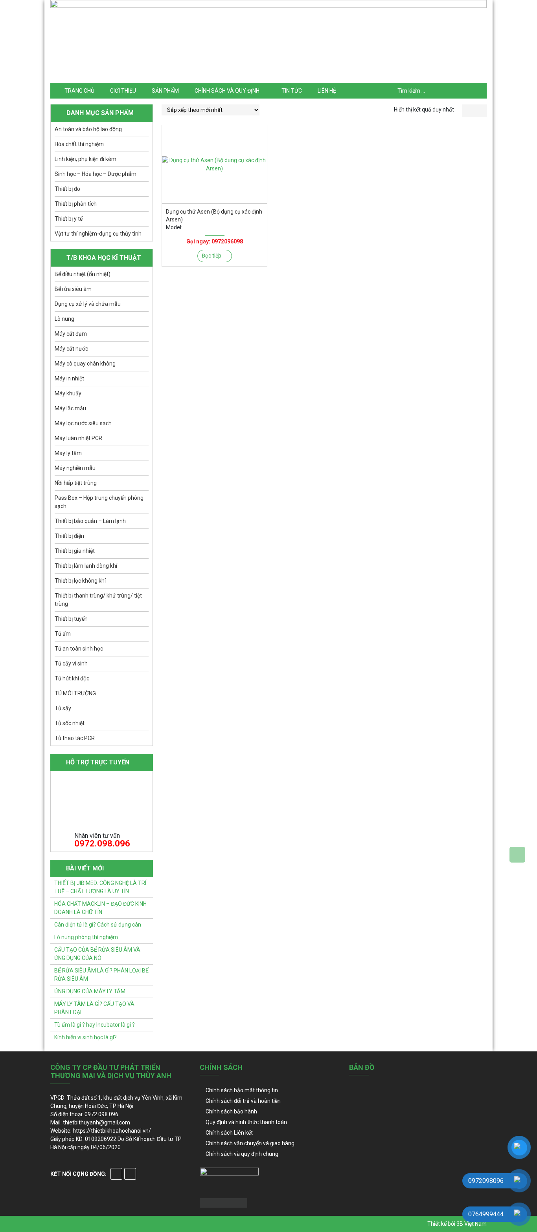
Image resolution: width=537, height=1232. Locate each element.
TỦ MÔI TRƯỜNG (75, 693)
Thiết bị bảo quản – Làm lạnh (90, 521)
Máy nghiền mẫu (75, 468)
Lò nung (64, 319)
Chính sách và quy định (227, 91)
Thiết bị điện (69, 536)
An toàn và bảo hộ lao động (88, 129)
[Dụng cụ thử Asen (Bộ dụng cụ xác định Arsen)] (214, 164)
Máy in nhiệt (69, 378)
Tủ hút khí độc (72, 678)
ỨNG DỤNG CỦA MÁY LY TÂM (89, 991)
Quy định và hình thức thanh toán (246, 1122)
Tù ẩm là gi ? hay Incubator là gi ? (94, 1025)
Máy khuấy (68, 393)
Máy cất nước (71, 348)
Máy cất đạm (71, 334)
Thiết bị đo (67, 189)
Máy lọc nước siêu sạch (83, 423)
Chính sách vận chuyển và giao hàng (250, 1143)
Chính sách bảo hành (231, 1111)
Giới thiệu (123, 91)
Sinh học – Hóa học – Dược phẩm (95, 174)
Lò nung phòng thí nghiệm (86, 937)
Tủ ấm (63, 634)
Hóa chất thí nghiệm (79, 144)
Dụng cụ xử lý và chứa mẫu (88, 304)
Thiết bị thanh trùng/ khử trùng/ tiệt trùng (98, 599)
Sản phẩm (165, 91)
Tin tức (291, 91)
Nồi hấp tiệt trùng (76, 483)
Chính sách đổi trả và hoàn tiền (243, 1101)
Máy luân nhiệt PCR (78, 438)
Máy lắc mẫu (70, 408)
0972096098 (227, 241)
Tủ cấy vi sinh (71, 663)
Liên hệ (327, 91)
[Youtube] (130, 1174)
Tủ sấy (63, 708)
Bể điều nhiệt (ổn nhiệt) (82, 274)
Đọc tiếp (211, 255)
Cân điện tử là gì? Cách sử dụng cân (97, 924)
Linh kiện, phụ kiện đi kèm (85, 159)
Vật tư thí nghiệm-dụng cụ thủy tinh (98, 233)
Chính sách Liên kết (229, 1133)
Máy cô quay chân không (85, 363)
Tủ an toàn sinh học (79, 648)
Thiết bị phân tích (76, 204)
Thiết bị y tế (69, 219)
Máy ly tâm (68, 453)
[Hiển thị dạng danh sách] (480, 110)
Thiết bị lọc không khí (80, 581)
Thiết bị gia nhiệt (75, 551)
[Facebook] (116, 1174)
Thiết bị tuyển (71, 619)
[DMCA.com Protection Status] (223, 1202)
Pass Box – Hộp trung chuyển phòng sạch (99, 502)
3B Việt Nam (471, 1224)
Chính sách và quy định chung (242, 1154)
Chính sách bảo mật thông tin (242, 1090)
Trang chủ (79, 91)
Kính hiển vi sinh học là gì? (85, 1037)
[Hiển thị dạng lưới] (468, 110)
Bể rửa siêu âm (73, 289)
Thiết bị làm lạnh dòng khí (86, 566)
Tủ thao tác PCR (75, 738)
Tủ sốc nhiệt (70, 723)
